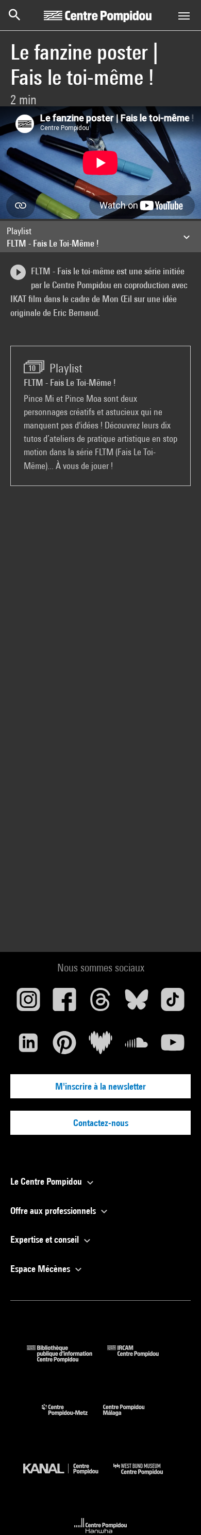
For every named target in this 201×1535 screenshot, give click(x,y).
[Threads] (100, 1003)
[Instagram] (28, 1003)
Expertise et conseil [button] (45, 1239)
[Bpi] (67, 1359)
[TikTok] (173, 1003)
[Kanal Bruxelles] (68, 1477)
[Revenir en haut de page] (177, 1511)
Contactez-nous (100, 1122)
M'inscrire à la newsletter (100, 1086)
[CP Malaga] (131, 1418)
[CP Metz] (72, 1418)
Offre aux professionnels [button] (54, 1210)
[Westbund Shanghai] (145, 1477)
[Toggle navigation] (184, 16)
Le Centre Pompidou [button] (47, 1181)
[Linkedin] (28, 1046)
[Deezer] (100, 1046)
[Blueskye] (137, 1003)
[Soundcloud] (137, 1046)
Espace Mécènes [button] (41, 1268)
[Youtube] (173, 1046)
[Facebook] (64, 1003)
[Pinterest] (64, 1046)
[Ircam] (140, 1359)
